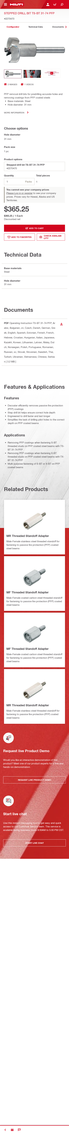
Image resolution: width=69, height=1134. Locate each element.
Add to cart (36, 228)
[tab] (13, 26)
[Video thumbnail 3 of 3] (51, 74)
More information (14, 112)
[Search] (61, 4)
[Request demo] (12, 1129)
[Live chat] (19, 1129)
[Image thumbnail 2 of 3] (32, 73)
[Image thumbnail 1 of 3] (13, 73)
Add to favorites (21, 237)
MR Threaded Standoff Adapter (27, 536)
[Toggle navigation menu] (5, 4)
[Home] (16, 4)
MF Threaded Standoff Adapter (27, 592)
